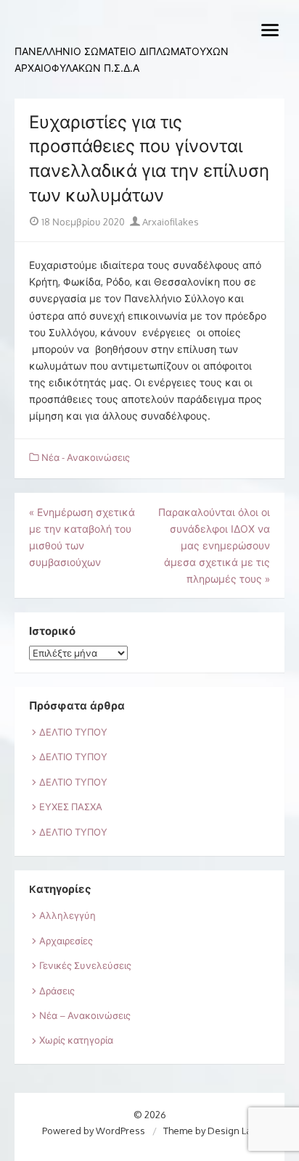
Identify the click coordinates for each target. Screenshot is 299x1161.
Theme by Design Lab (210, 1130)
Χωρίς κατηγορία (76, 1040)
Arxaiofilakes (169, 222)
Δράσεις (57, 990)
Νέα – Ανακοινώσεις (85, 1015)
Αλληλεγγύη (67, 915)
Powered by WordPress (93, 1130)
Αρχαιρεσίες (66, 940)
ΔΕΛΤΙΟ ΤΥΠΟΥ (73, 732)
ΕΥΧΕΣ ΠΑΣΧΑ (70, 806)
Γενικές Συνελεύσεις (85, 965)
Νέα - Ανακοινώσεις (85, 457)
